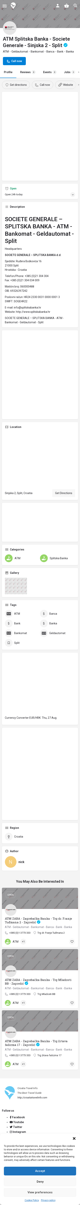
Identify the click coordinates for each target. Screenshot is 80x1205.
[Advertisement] (40, 138)
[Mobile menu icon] (4, 6)
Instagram (19, 1131)
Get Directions (63, 493)
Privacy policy (48, 1200)
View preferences (40, 1192)
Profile (8, 72)
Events (49, 72)
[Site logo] (13, 6)
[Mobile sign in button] (57, 5)
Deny (40, 1181)
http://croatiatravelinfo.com (32, 1097)
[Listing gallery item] (16, 586)
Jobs (69, 72)
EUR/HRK (35, 717)
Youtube (18, 1122)
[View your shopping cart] (66, 5)
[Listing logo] (10, 28)
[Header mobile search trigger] (75, 5)
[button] (74, 1138)
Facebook (18, 1117)
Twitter (17, 1127)
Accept (40, 1171)
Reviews (27, 72)
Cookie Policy (32, 1200)
